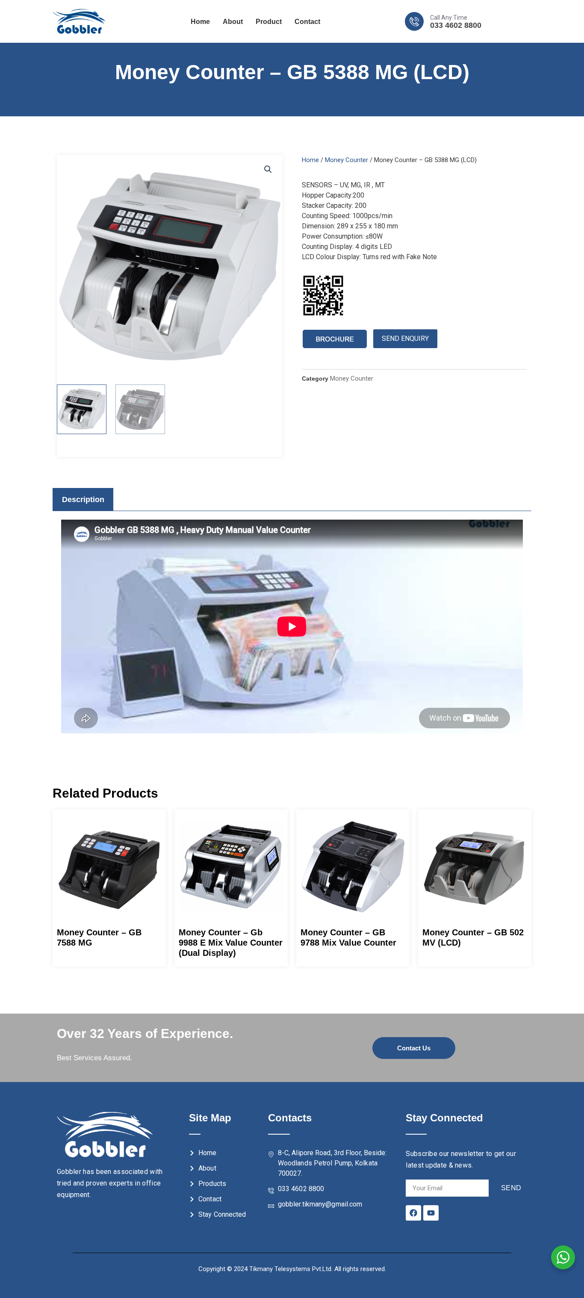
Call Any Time (448, 17)
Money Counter (346, 160)
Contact (307, 21)
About (233, 21)
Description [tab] (83, 499)
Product (269, 21)
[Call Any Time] (414, 21)
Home (200, 21)
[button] (268, 169)
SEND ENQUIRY (405, 338)
